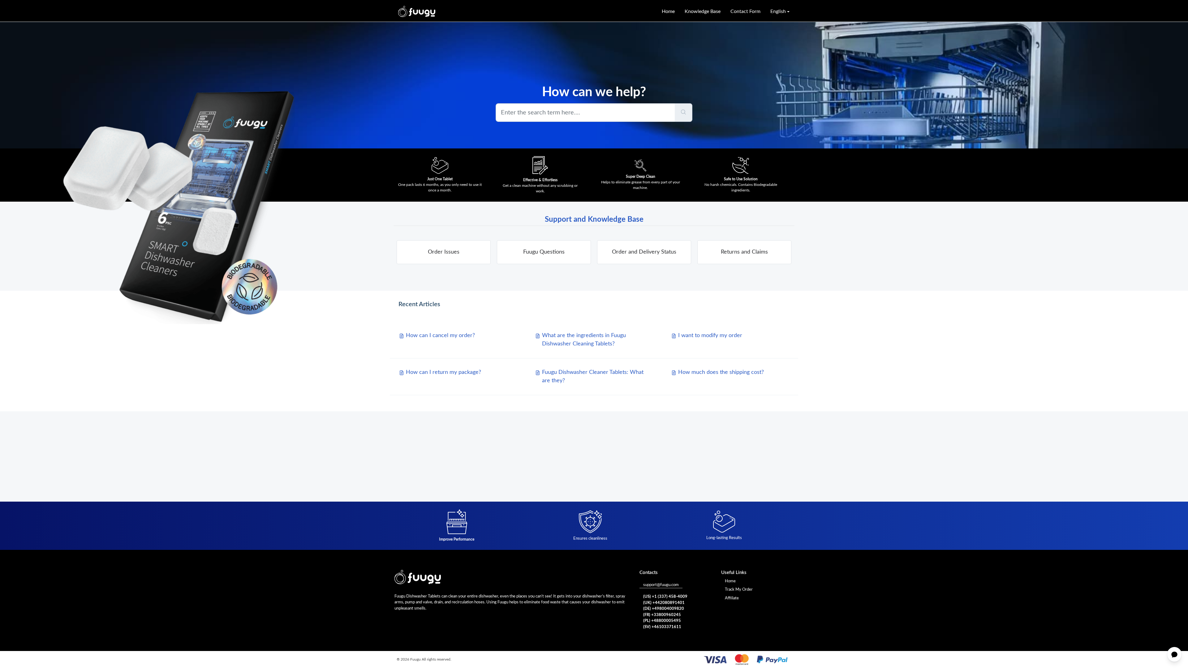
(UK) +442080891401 (664, 603)
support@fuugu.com (661, 585)
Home (668, 11)
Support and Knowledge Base (594, 219)
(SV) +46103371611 (662, 627)
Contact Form (745, 11)
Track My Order (739, 590)
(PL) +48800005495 (662, 621)
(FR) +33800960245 (662, 615)
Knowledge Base (703, 11)
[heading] (444, 252)
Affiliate (732, 598)
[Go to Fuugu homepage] (417, 11)
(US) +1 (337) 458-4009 (665, 597)
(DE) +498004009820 (663, 609)
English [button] (778, 11)
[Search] (683, 112)
